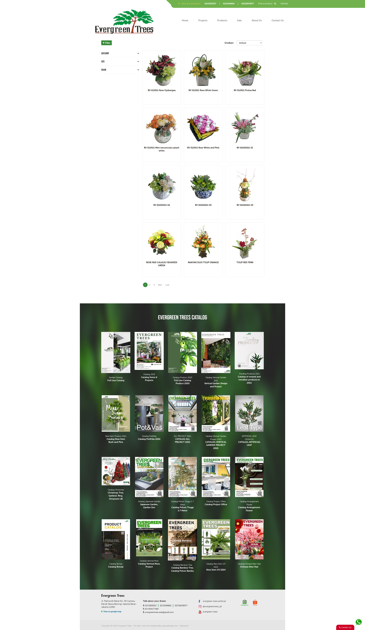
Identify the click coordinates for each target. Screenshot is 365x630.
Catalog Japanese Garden (149, 504)
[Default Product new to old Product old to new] (249, 42)
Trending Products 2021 (249, 378)
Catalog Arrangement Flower (249, 506)
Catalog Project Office (216, 503)
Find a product (265, 3)
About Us (257, 20)
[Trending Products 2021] (249, 350)
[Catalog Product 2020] (182, 352)
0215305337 (210, 3)
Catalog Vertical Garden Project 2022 (215, 442)
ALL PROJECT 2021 (182, 439)
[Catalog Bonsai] (115, 539)
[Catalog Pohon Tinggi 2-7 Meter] (182, 477)
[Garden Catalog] (115, 352)
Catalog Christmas (116, 494)
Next (160, 285)
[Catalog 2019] (149, 351)
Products (222, 20)
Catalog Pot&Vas (149, 437)
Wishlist (284, 3)
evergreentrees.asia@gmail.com (158, 612)
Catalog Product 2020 (182, 380)
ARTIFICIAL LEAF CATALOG (249, 440)
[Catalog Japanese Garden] (149, 477)
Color (103, 69)
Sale (239, 20)
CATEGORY (105, 53)
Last (167, 285)
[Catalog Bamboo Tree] (182, 540)
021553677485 (151, 609)
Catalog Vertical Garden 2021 (215, 382)
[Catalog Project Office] (215, 477)
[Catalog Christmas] (115, 471)
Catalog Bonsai (115, 565)
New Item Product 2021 (115, 439)
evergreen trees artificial (214, 601)
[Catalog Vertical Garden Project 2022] (215, 413)
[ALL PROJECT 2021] (182, 413)
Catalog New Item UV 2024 (216, 567)
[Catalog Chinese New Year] (249, 539)
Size (103, 61)
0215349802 (229, 3)
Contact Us (278, 20)
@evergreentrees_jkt (212, 606)
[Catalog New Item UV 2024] (215, 539)
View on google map (112, 611)
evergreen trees (209, 612)
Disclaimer (184, 625)
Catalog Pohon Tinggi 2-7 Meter (182, 506)
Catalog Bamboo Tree (182, 568)
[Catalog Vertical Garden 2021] (215, 352)
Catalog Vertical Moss (149, 564)
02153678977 (247, 3)
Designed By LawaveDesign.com (164, 625)
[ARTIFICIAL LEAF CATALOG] (249, 413)
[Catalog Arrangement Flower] (249, 477)
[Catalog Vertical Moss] (149, 537)
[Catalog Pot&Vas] (149, 413)
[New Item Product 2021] (115, 413)
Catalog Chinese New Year (249, 565)
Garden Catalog (115, 379)
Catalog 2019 (149, 377)
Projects (202, 20)
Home (185, 20)
